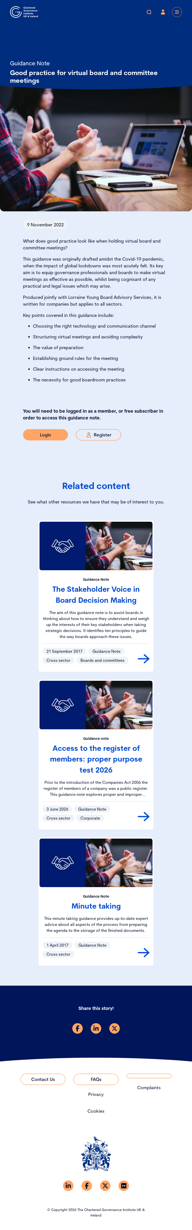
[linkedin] (96, 1028)
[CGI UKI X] (105, 1185)
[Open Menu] (177, 12)
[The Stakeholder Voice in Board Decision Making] (144, 659)
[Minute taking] (144, 953)
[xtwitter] (114, 1028)
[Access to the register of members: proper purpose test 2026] (144, 817)
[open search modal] (149, 12)
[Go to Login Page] (163, 12)
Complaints (149, 1087)
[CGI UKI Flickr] (123, 1185)
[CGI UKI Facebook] (87, 1185)
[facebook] (77, 1028)
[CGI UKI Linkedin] (68, 1185)
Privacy (96, 1094)
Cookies (96, 1111)
